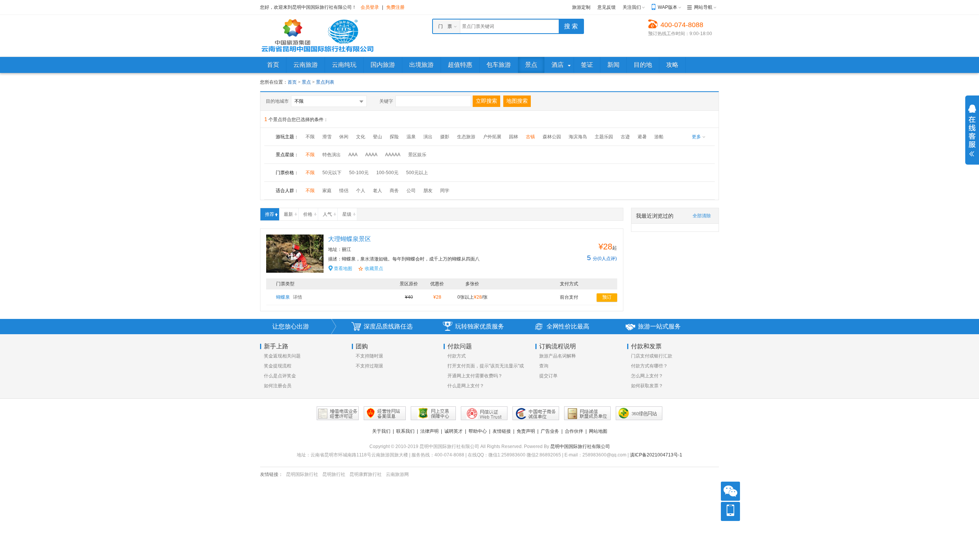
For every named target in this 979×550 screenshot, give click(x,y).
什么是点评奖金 (280, 376)
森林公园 (552, 136)
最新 (288, 214)
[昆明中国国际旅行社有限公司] (317, 35)
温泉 (411, 136)
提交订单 (548, 376)
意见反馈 (606, 7)
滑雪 (327, 136)
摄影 (444, 136)
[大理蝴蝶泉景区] (295, 253)
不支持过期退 (369, 366)
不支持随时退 (369, 356)
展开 (972, 131)
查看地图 (343, 268)
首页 (292, 82)
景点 (307, 82)
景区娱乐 (417, 154)
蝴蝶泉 (289, 297)
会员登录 (370, 7)
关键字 (386, 101)
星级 (346, 214)
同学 (444, 190)
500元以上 (417, 172)
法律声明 (429, 431)
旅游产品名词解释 (557, 356)
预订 (606, 297)
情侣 (343, 190)
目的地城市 (277, 101)
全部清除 (702, 215)
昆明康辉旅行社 (366, 474)
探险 (394, 136)
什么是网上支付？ (465, 385)
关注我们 (632, 7)
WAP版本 (667, 7)
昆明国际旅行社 (302, 474)
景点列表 (325, 82)
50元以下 (332, 172)
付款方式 (456, 356)
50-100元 (359, 172)
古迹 (625, 136)
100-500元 (387, 172)
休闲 (343, 136)
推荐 (269, 214)
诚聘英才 (453, 431)
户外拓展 (492, 136)
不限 (310, 136)
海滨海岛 (578, 136)
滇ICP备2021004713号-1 (656, 455)
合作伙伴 (574, 431)
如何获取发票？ (647, 385)
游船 (659, 136)
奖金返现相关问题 (282, 356)
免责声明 (526, 431)
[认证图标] (338, 413)
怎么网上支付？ (647, 376)
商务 (394, 190)
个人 (360, 190)
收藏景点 (374, 268)
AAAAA (392, 154)
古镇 (530, 136)
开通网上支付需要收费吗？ (475, 376)
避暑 (642, 136)
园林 (513, 136)
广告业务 (550, 431)
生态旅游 (466, 136)
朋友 (428, 190)
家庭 (327, 190)
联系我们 (405, 431)
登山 (377, 136)
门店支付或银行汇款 (651, 356)
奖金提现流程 (277, 366)
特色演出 (331, 154)
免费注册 (395, 7)
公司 (411, 190)
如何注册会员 (277, 385)
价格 (307, 214)
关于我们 (381, 431)
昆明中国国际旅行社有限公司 (580, 446)
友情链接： (271, 474)
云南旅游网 (397, 474)
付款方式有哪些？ (649, 366)
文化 (360, 136)
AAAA (371, 154)
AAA (353, 154)
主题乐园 (604, 136)
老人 (377, 190)
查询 (543, 366)
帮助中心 (477, 431)
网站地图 (598, 431)
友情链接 (502, 431)
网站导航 (703, 7)
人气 (327, 214)
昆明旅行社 (333, 474)
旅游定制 (581, 7)
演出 (428, 136)
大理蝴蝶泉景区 (349, 239)
